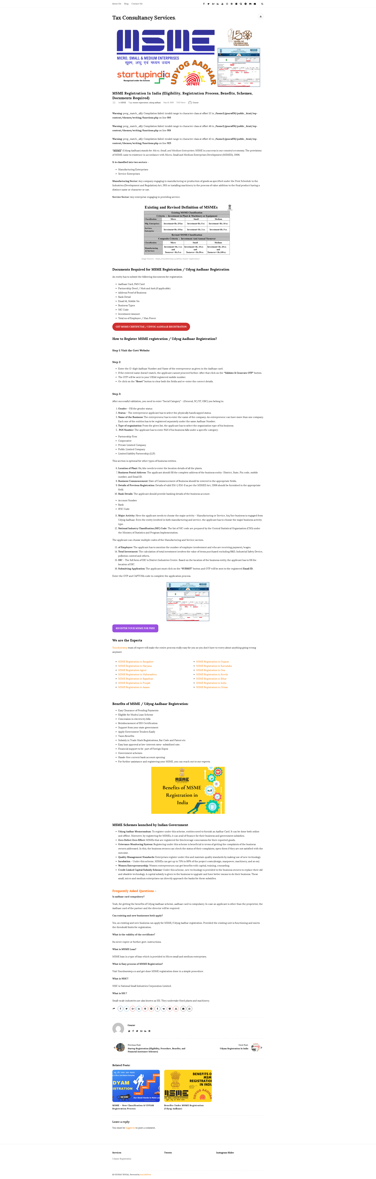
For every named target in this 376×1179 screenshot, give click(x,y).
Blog (126, 3)
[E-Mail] (254, 3)
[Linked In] (217, 3)
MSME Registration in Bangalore (136, 661)
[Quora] (241, 3)
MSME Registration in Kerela (212, 674)
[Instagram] (227, 3)
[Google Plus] (213, 3)
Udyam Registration (121, 1159)
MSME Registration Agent (132, 670)
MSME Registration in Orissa (212, 687)
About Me (116, 3)
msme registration (140, 103)
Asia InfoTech (145, 1175)
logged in (130, 1128)
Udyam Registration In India (234, 1048)
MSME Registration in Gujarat (212, 661)
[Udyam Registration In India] (255, 1047)
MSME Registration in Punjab (134, 683)
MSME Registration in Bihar (211, 678)
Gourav (196, 103)
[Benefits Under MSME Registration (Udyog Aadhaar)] (188, 1086)
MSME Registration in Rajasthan (135, 678)
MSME (123, 103)
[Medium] (250, 3)
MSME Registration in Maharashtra (137, 674)
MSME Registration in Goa (210, 670)
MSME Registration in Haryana (135, 666)
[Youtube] (222, 3)
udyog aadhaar (155, 103)
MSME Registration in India (211, 683)
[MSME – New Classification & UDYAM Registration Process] (136, 1086)
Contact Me (137, 3)
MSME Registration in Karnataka (214, 666)
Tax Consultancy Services (143, 17)
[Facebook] (203, 3)
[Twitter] (208, 3)
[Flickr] (236, 3)
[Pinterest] (231, 3)
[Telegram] (245, 3)
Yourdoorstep (119, 647)
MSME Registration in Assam (134, 687)
